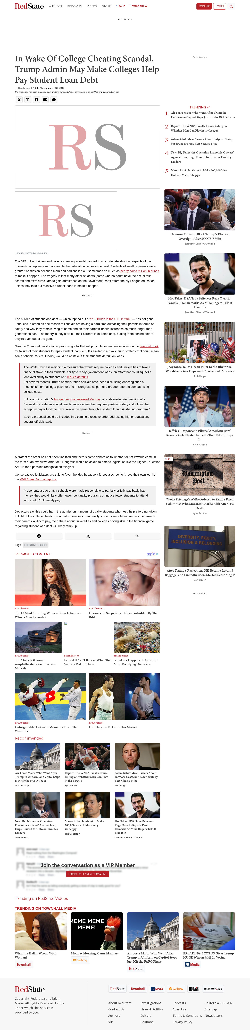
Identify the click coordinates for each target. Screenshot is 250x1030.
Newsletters (214, 1015)
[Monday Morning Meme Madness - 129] (97, 931)
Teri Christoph (22, 785)
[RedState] (29, 6)
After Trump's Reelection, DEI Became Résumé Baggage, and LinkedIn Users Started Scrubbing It (200, 572)
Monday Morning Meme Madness (95, 953)
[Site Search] (231, 6)
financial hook (149, 346)
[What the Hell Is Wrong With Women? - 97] (41, 931)
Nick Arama (21, 837)
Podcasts (74, 6)
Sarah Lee (24, 88)
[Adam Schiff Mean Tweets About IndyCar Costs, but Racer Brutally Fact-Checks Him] (137, 756)
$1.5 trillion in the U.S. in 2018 (110, 319)
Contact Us (116, 1009)
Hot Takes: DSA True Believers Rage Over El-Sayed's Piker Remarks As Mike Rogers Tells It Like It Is (135, 827)
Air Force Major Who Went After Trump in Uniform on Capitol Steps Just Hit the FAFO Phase (37, 777)
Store (106, 6)
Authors (55, 6)
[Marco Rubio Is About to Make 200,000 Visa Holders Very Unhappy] (87, 804)
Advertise (179, 1009)
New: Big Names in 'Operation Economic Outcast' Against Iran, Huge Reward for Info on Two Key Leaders (36, 827)
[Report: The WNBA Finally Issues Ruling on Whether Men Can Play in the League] (87, 756)
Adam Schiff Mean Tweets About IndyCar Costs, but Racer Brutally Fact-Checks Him (136, 777)
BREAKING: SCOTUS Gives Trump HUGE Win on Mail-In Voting (208, 955)
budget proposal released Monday (77, 399)
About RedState (119, 1003)
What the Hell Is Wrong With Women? (35, 955)
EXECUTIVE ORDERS (35, 545)
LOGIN (219, 6)
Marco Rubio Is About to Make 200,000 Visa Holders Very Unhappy (84, 825)
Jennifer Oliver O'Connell (128, 837)
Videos (92, 6)
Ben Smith (200, 579)
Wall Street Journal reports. (38, 479)
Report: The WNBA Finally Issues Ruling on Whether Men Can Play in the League (86, 777)
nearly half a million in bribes (139, 271)
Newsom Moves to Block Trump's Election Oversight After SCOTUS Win (199, 236)
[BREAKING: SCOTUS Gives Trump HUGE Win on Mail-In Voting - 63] (209, 931)
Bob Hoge (120, 785)
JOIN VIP (204, 6)
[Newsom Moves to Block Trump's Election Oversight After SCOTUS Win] (199, 210)
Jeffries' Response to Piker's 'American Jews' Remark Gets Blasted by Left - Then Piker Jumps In (200, 435)
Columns (146, 1022)
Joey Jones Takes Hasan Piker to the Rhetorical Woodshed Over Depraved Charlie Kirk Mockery (200, 369)
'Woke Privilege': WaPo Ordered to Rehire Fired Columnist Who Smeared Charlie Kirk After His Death (200, 503)
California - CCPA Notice (220, 1003)
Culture (145, 1015)
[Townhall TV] (138, 6)
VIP (110, 1022)
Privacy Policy (182, 1022)
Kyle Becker (71, 785)
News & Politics (151, 1009)
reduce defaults (77, 377)
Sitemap (211, 1009)
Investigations (150, 1003)
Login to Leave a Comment (87, 874)
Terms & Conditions (187, 1015)
